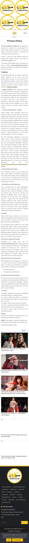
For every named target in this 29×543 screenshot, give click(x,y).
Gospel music (17, 492)
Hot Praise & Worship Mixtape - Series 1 (10, 514)
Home (15, 37)
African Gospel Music (6, 486)
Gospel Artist (9, 492)
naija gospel (19, 494)
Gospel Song (12, 494)
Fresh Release (21, 489)
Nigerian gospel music (21, 499)
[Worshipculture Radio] (14, 33)
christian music (5, 489)
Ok (8, 540)
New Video (4, 499)
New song (21, 497)
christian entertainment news (19, 486)
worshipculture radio (6, 502)
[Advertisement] (14, 14)
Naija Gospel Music (6, 497)
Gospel (3, 492)
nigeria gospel (11, 499)
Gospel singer (5, 494)
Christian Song (13, 489)
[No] (27, 537)
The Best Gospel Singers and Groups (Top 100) (12, 512)
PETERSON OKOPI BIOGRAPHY (8, 509)
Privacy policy (17, 540)
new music (14, 497)
